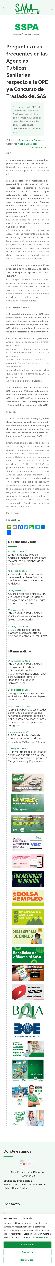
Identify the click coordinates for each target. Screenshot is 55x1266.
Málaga (14, 1188)
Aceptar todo (27, 1244)
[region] (27, 1239)
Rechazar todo (27, 1260)
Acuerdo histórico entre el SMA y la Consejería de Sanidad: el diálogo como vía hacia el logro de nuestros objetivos (26, 598)
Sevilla (23, 1188)
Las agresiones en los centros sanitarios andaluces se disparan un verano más (27, 696)
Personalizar (27, 1252)
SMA (17, 520)
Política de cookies (38, 1237)
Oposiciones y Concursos (31, 140)
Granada (34, 1184)
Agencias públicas (27, 144)
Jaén (7, 1188)
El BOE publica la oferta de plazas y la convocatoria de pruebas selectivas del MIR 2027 (27, 632)
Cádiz (15, 1184)
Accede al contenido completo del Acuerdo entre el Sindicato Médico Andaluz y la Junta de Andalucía (26, 579)
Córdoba (24, 1184)
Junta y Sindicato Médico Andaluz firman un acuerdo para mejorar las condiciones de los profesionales (27, 559)
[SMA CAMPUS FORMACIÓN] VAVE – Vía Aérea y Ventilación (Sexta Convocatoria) (26, 616)
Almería (7, 1184)
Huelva (43, 1184)
